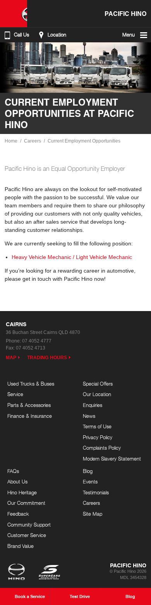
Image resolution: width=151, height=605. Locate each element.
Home (11, 141)
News (89, 416)
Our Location (97, 394)
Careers (32, 141)
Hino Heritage (22, 492)
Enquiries (92, 405)
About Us (17, 481)
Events (90, 481)
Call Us (21, 35)
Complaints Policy (102, 448)
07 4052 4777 (36, 341)
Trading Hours (47, 357)
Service (15, 394)
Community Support (29, 525)
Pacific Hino (125, 13)
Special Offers (98, 384)
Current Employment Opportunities (84, 141)
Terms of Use (97, 426)
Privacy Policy (97, 437)
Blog (88, 471)
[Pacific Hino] (13, 13)
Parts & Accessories (29, 405)
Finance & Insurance (29, 416)
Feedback (18, 514)
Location (57, 35)
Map (11, 357)
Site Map (92, 514)
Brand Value (20, 546)
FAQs (13, 471)
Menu (128, 35)
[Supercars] (49, 572)
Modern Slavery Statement (112, 458)
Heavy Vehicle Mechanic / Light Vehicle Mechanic (72, 257)
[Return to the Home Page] (18, 572)
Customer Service (26, 535)
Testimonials (96, 492)
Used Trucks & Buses (30, 384)
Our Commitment (26, 503)
